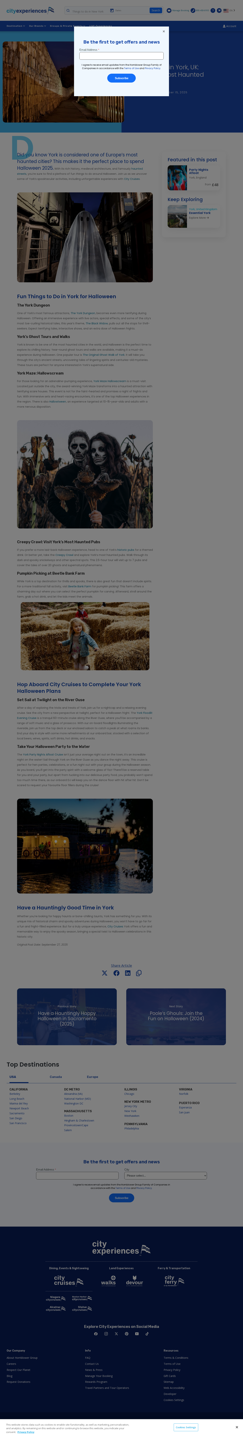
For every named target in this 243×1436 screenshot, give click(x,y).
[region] (121, 1427)
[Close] (237, 1427)
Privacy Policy (25, 1432)
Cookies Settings (186, 1427)
